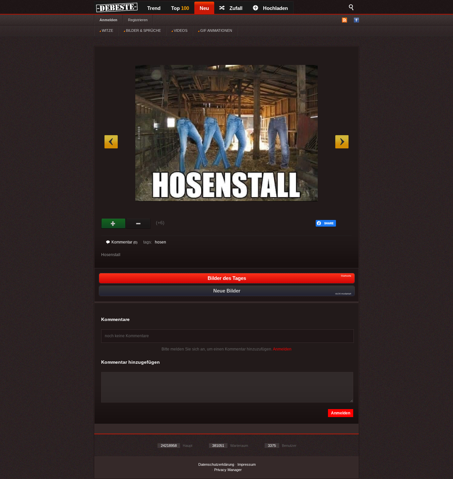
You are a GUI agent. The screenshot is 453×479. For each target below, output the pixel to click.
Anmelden (108, 20)
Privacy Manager (228, 470)
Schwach (138, 223)
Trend (154, 8)
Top (180, 8)
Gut (113, 223)
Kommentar (124, 242)
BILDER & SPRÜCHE (143, 30)
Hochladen (275, 8)
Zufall (235, 8)
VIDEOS (180, 30)
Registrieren (138, 20)
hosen (160, 242)
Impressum (246, 464)
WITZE (107, 30)
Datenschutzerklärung (216, 464)
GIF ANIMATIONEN (215, 30)
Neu (204, 8)
